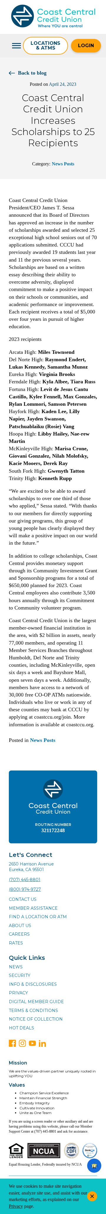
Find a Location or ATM (38, 916)
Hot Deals (21, 1028)
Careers (19, 934)
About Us (20, 925)
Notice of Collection (36, 1019)
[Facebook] (12, 1043)
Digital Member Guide (36, 1001)
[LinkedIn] (42, 1043)
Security (19, 975)
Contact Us (23, 899)
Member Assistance (33, 908)
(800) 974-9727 (25, 889)
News (16, 967)
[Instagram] (22, 1043)
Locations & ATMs (45, 45)
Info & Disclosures (33, 984)
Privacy (18, 992)
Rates (16, 943)
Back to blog (32, 73)
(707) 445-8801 (24, 879)
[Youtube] (32, 1043)
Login (86, 45)
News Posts (63, 163)
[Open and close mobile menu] (16, 46)
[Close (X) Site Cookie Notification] (92, 1196)
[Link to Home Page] (53, 16)
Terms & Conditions (33, 1010)
